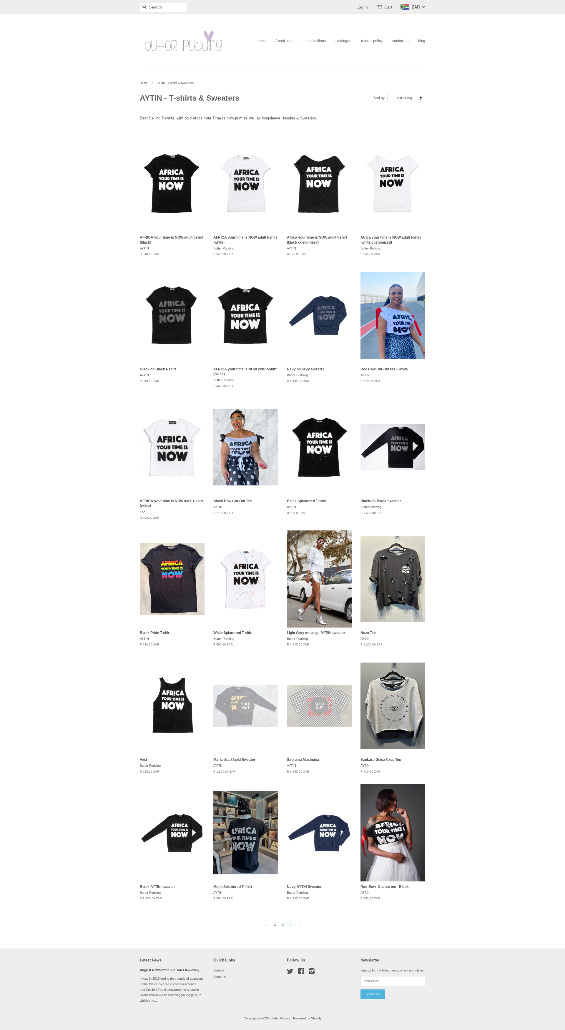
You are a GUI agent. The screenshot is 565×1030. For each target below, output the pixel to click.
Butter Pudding (280, 1018)
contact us (400, 41)
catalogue (343, 41)
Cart (388, 7)
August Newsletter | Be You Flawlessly (169, 970)
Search (218, 970)
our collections (314, 41)
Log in (362, 7)
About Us (220, 977)
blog (421, 41)
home (261, 41)
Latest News (151, 960)
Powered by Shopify (307, 1018)
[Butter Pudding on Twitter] (290, 972)
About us (282, 41)
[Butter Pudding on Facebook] (301, 972)
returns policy (372, 41)
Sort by (379, 98)
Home (144, 82)
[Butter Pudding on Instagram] (311, 972)
